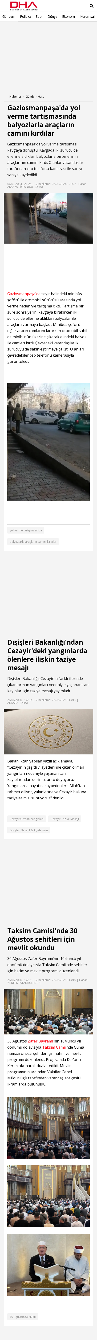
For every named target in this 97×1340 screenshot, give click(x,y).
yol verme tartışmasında (26, 530)
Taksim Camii (54, 964)
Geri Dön (14, 28)
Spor (39, 16)
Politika (25, 16)
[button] (18, 240)
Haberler (15, 96)
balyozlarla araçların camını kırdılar (33, 542)
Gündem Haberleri (35, 96)
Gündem (8, 16)
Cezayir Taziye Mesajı (65, 819)
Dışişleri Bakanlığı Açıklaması (29, 830)
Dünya (52, 16)
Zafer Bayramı (40, 958)
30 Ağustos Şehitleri (23, 1317)
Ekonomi (69, 16)
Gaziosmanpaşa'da (23, 144)
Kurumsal (87, 16)
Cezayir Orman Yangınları (27, 819)
